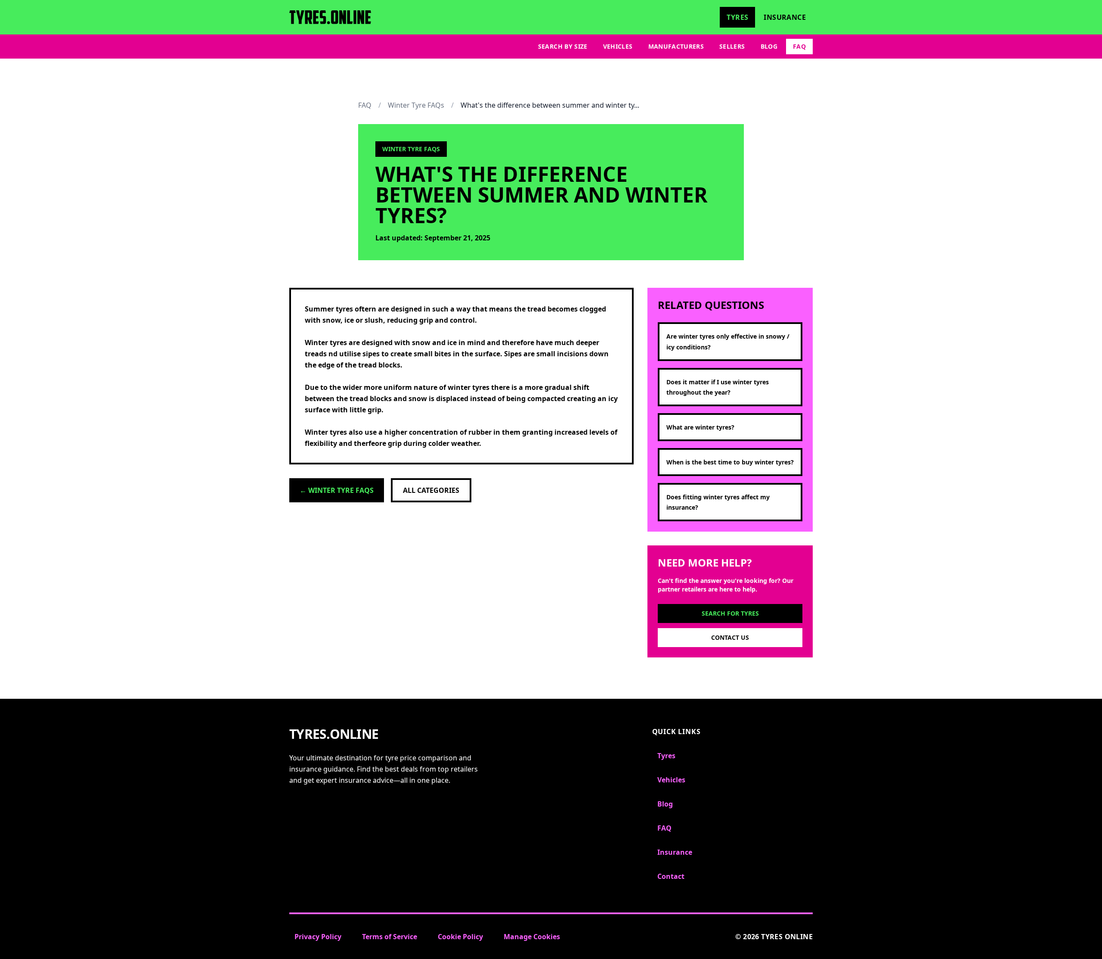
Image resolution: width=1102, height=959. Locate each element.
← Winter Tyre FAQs (337, 490)
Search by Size (563, 46)
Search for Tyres (730, 613)
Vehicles (618, 46)
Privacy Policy (317, 936)
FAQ (799, 46)
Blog (769, 46)
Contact (670, 876)
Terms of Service (389, 936)
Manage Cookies (532, 936)
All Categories (431, 490)
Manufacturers (676, 46)
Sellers (732, 46)
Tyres (737, 17)
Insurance (785, 17)
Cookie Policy (460, 936)
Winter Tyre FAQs (416, 105)
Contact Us (730, 637)
